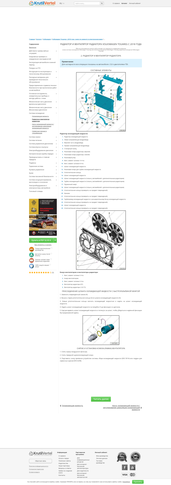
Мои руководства (102, 456)
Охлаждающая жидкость (40, 116)
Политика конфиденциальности (38, 466)
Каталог (124, 3)
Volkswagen (47, 39)
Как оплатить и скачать (43, 245)
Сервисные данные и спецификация (39, 132)
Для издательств (82, 471)
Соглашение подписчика (36, 469)
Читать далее (101, 399)
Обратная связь (40, 461)
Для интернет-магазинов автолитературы (82, 466)
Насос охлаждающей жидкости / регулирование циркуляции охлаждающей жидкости (43, 126)
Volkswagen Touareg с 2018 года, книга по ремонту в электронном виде (77, 39)
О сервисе (116, 3)
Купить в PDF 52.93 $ (41, 240)
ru (61, 3)
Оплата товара (64, 458)
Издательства (63, 463)
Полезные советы (65, 461)
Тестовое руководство (100, 462)
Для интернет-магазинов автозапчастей (82, 475)
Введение (32, 47)
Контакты (62, 475)
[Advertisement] (85, 22)
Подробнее (126, 482)
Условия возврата (34, 472)
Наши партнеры (64, 466)
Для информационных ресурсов (83, 460)
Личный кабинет (135, 3)
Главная (32, 39)
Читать (42, 217)
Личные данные (101, 458)
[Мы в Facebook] (125, 467)
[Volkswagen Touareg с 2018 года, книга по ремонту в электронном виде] (54, 233)
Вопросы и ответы (65, 468)
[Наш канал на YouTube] (132, 467)
